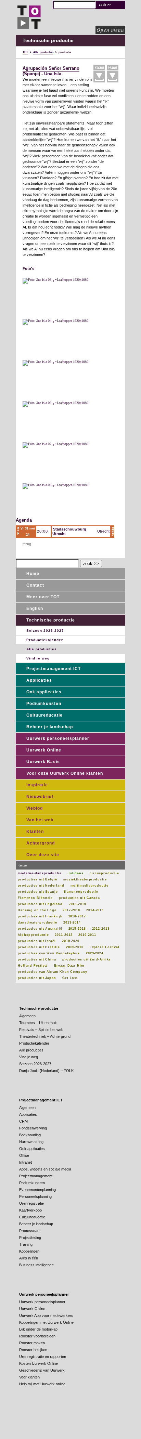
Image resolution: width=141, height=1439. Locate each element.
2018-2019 (77, 904)
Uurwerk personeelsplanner (57, 738)
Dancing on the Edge (37, 910)
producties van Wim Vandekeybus (49, 953)
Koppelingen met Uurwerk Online (46, 1322)
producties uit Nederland (41, 885)
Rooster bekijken (33, 1350)
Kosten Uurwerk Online (38, 1363)
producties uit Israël (37, 941)
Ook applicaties (44, 692)
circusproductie (104, 873)
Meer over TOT (43, 596)
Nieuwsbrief (39, 796)
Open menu (110, 29)
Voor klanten (29, 1377)
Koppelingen (29, 1251)
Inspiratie (37, 785)
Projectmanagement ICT (53, 668)
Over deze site (42, 854)
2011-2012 (63, 935)
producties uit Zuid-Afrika (86, 959)
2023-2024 (94, 953)
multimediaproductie (89, 885)
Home (32, 573)
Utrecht (103, 531)
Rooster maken (32, 1343)
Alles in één (28, 1258)
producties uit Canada (79, 898)
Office (24, 1155)
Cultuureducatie (44, 715)
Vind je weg (38, 658)
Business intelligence (36, 1265)
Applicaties (39, 680)
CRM (23, 1121)
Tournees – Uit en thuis (38, 1023)
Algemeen (27, 1016)
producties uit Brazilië (39, 947)
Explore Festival (104, 947)
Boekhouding (30, 1135)
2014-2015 (95, 910)
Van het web (39, 819)
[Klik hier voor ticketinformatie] (112, 531)
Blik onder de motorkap (38, 1329)
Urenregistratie (31, 1203)
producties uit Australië (40, 928)
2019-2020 (70, 941)
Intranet (25, 1162)
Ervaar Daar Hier (69, 965)
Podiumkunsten (43, 703)
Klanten (35, 831)
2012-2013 (101, 928)
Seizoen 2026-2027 (45, 630)
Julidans (76, 873)
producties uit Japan (37, 978)
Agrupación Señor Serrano (51, 68)
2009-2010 (75, 947)
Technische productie (50, 620)
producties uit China (37, 959)
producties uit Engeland (40, 904)
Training (26, 1244)
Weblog (34, 808)
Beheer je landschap (49, 726)
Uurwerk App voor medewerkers (46, 1315)
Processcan (29, 1231)
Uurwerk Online (43, 750)
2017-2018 (71, 910)
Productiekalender (44, 640)
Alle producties (41, 649)
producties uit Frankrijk (40, 916)
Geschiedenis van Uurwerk (42, 1370)
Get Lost (70, 978)
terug (27, 544)
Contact (35, 585)
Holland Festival (33, 965)
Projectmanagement (35, 1176)
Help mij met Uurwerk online (42, 1384)
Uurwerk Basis (43, 761)
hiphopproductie (33, 935)
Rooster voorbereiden (37, 1336)
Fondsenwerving (33, 1128)
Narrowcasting (31, 1142)
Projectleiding (30, 1237)
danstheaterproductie (37, 922)
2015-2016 (77, 928)
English (34, 608)
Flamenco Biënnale (35, 898)
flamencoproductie (81, 891)
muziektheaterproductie (85, 879)
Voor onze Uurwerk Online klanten (64, 773)
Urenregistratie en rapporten (42, 1357)
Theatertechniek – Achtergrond (44, 1036)
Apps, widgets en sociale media (45, 1169)
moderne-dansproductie (40, 873)
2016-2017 (77, 916)
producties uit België (37, 879)
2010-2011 (87, 935)
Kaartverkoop (30, 1210)
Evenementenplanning (37, 1190)
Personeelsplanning (35, 1196)
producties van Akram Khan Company (52, 971)
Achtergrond (40, 843)
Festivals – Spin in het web (41, 1030)
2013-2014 (72, 922)
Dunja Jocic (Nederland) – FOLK (46, 1071)
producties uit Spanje (38, 891)
